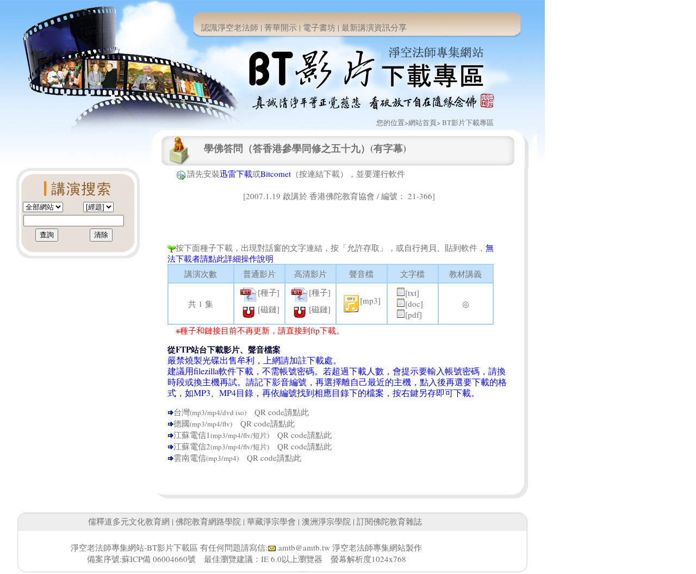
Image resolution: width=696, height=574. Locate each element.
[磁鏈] (268, 309)
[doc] (414, 303)
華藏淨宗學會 (271, 521)
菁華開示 (280, 27)
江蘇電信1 (191, 434)
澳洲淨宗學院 (326, 521)
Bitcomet (275, 173)
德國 (181, 423)
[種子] (268, 292)
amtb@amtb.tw (304, 547)
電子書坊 (319, 27)
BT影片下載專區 (468, 122)
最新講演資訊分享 (374, 27)
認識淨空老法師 (229, 27)
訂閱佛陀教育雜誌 (389, 521)
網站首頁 (422, 122)
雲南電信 (189, 457)
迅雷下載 (236, 173)
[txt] (412, 292)
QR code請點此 (277, 411)
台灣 (181, 411)
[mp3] (370, 300)
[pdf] (413, 314)
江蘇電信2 (191, 446)
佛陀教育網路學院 (208, 521)
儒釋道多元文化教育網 (129, 521)
